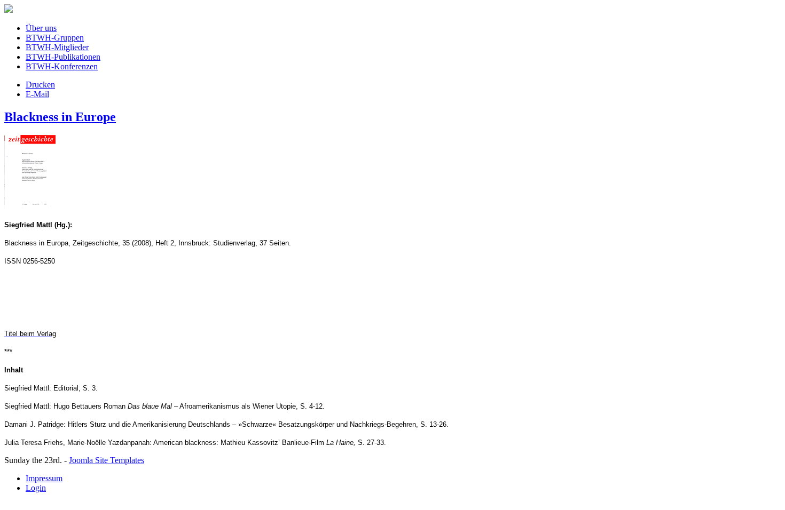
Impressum (44, 478)
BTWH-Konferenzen (62, 66)
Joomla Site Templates (106, 460)
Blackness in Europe (60, 117)
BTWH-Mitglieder (57, 47)
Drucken (40, 84)
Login (36, 487)
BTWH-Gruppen (55, 37)
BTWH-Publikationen (63, 56)
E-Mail (37, 94)
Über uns (41, 28)
